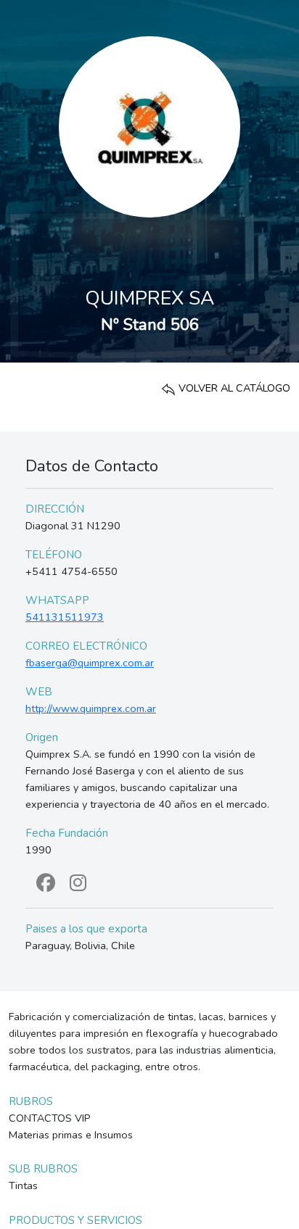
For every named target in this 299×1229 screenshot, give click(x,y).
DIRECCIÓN (54, 509)
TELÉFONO (53, 554)
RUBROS (31, 1101)
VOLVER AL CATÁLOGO (233, 388)
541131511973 (64, 617)
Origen (41, 737)
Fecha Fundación (66, 833)
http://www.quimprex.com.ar (90, 708)
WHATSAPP (57, 600)
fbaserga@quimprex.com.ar (89, 662)
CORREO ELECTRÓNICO (86, 646)
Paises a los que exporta (86, 929)
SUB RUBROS (43, 1169)
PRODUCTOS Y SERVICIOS (75, 1220)
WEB (38, 691)
